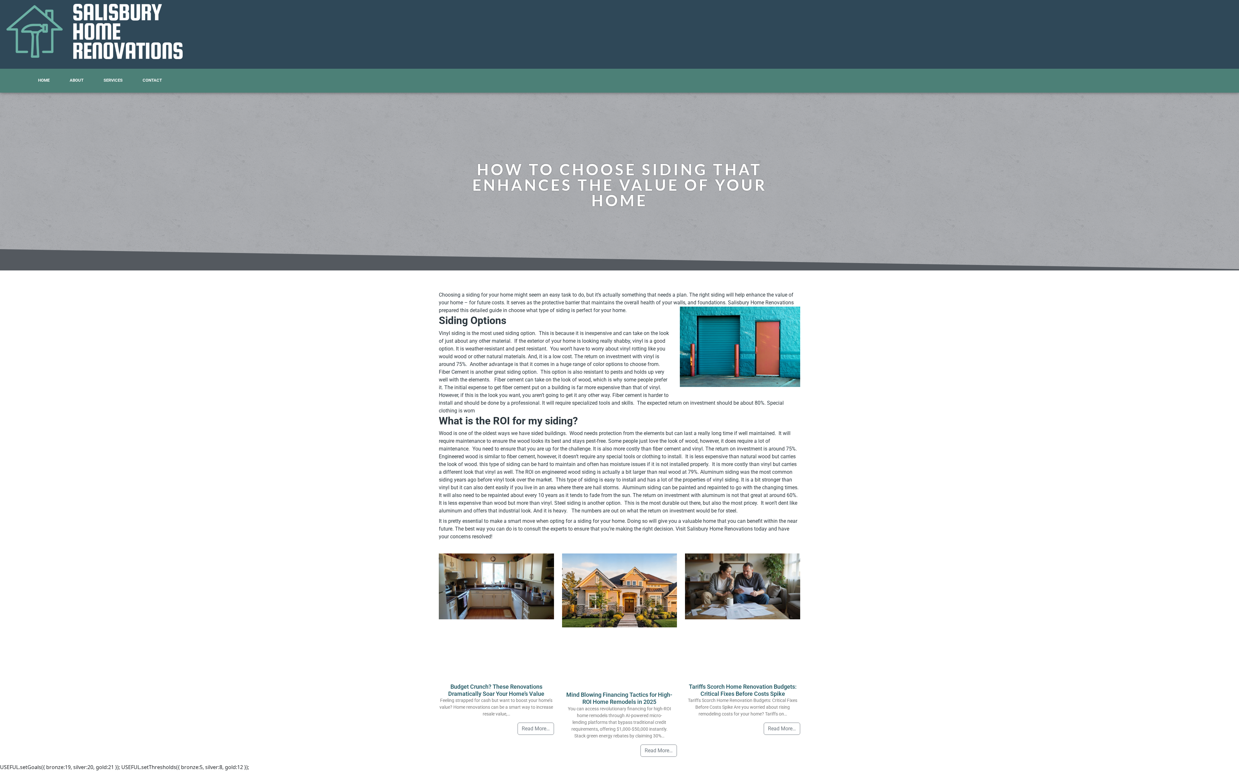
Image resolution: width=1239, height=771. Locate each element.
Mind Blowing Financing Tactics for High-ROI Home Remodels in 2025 (619, 698)
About (77, 80)
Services (113, 80)
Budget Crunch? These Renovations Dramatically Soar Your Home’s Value (496, 690)
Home (44, 80)
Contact (152, 80)
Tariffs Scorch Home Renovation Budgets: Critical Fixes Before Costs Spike (743, 690)
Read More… (536, 728)
